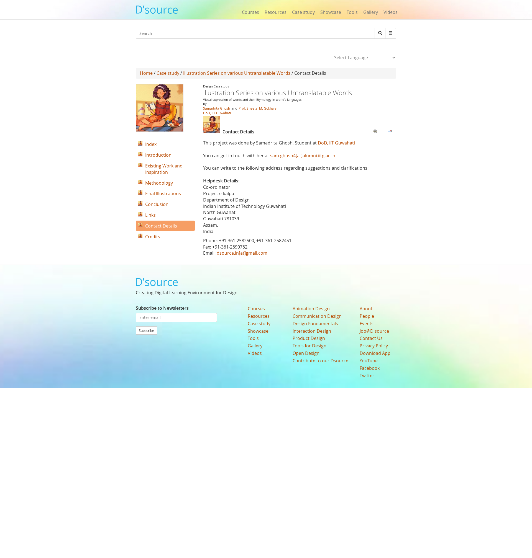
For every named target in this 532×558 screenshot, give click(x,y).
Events (367, 324)
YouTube (369, 361)
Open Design (306, 353)
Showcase (330, 12)
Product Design (309, 338)
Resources (276, 12)
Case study (303, 12)
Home (146, 73)
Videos (390, 12)
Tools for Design (309, 346)
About (366, 309)
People (367, 316)
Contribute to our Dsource (320, 361)
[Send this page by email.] (389, 131)
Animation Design (311, 309)
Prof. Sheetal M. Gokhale (258, 108)
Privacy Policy (374, 346)
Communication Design (317, 316)
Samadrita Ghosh (216, 108)
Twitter (367, 376)
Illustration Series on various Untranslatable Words (236, 73)
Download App (375, 353)
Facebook (370, 368)
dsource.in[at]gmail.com (242, 253)
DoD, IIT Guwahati (217, 113)
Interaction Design (312, 331)
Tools (352, 12)
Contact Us (371, 338)
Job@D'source (374, 331)
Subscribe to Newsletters (162, 308)
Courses (250, 12)
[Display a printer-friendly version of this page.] (375, 131)
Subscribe (146, 330)
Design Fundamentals (315, 324)
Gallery (370, 12)
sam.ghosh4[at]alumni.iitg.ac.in (302, 156)
